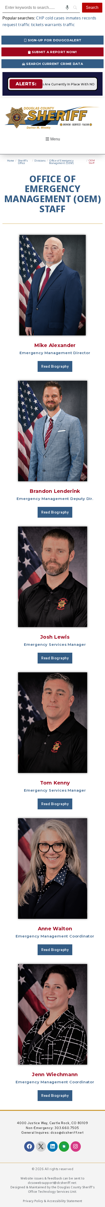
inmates (73, 18)
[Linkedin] (52, 1146)
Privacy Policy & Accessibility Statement (52, 1201)
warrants (53, 24)
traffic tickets (31, 24)
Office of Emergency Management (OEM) (61, 161)
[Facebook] (29, 1146)
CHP (40, 18)
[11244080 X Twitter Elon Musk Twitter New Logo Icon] (41, 1146)
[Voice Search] (67, 7)
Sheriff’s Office (23, 161)
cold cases (55, 18)
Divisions (39, 160)
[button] (52, 139)
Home (10, 160)
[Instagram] (76, 1146)
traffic (69, 24)
